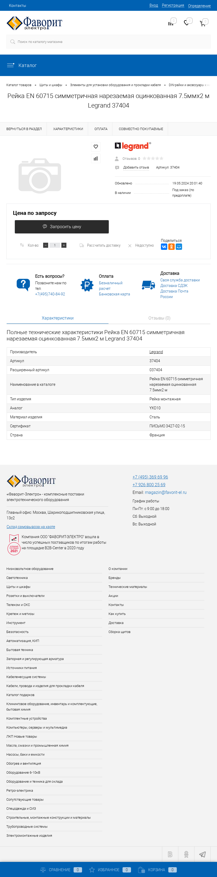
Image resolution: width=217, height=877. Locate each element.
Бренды (114, 578)
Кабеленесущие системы (26, 677)
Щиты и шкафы (18, 587)
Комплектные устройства (26, 718)
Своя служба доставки (180, 280)
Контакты (17, 5)
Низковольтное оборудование (29, 569)
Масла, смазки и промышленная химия (37, 745)
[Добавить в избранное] (96, 147)
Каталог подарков (20, 695)
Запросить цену (65, 226)
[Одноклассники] (171, 246)
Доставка (116, 623)
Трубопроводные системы (27, 827)
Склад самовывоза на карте (31, 527)
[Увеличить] (54, 175)
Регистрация (173, 5)
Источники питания (21, 668)
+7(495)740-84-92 (50, 294)
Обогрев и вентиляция (23, 763)
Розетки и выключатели (25, 596)
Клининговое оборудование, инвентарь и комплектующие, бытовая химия (51, 706)
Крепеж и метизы (20, 614)
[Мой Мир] (179, 246)
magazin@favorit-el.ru (166, 492)
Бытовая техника (19, 650)
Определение (199, 6)
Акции (113, 596)
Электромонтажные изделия (29, 836)
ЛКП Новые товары (21, 736)
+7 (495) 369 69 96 (150, 477)
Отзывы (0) (159, 318)
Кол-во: (33, 245)
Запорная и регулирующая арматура (35, 659)
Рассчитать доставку (103, 245)
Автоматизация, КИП (22, 641)
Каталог (27, 65)
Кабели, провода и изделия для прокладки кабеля (45, 686)
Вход (154, 5)
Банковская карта (114, 294)
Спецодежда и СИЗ (21, 808)
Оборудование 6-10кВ (23, 772)
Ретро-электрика (19, 790)
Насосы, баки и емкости (25, 754)
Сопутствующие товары (25, 799)
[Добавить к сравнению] (96, 158)
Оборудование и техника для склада (34, 781)
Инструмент (15, 623)
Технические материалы (127, 587)
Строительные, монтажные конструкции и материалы (48, 818)
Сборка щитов (119, 632)
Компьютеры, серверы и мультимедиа (36, 727)
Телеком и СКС (18, 605)
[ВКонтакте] (164, 246)
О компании (117, 569)
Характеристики (58, 318)
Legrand (156, 352)
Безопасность (17, 632)
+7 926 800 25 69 (149, 484)
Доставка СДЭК (174, 286)
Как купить (117, 614)
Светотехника (17, 578)
